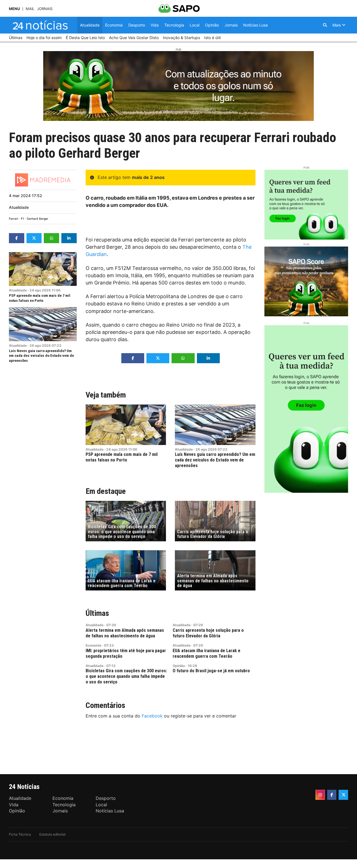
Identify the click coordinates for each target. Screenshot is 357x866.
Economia (93, 645)
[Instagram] (320, 795)
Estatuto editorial (52, 834)
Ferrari (13, 219)
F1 (22, 219)
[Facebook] (332, 795)
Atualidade (19, 207)
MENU (14, 9)
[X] (343, 795)
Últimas (97, 613)
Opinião (179, 666)
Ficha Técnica (20, 834)
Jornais (44, 9)
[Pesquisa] (325, 25)
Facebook (152, 716)
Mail (30, 9)
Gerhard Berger (37, 219)
